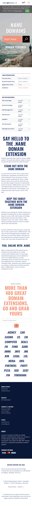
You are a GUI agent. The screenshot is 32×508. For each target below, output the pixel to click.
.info (17, 351)
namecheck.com (5, 422)
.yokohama (20, 375)
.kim (6, 356)
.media (11, 361)
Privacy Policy (18, 11)
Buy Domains (4, 389)
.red (16, 370)
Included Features (5, 391)
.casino (8, 337)
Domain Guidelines (24, 88)
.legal (16, 356)
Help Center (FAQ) (5, 409)
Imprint (21, 487)
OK (27, 11)
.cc (18, 337)
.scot (25, 370)
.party (23, 366)
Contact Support (5, 411)
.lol (25, 356)
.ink (26, 351)
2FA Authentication (6, 400)
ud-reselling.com (5, 424)
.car (22, 332)
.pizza (7, 370)
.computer (10, 342)
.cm (26, 337)
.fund (14, 347)
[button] (23, 3)
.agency (11, 332)
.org (21, 361)
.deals (24, 342)
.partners (10, 366)
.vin (8, 375)
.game (24, 347)
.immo (7, 351)
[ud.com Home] (11, 3)
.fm (6, 347)
